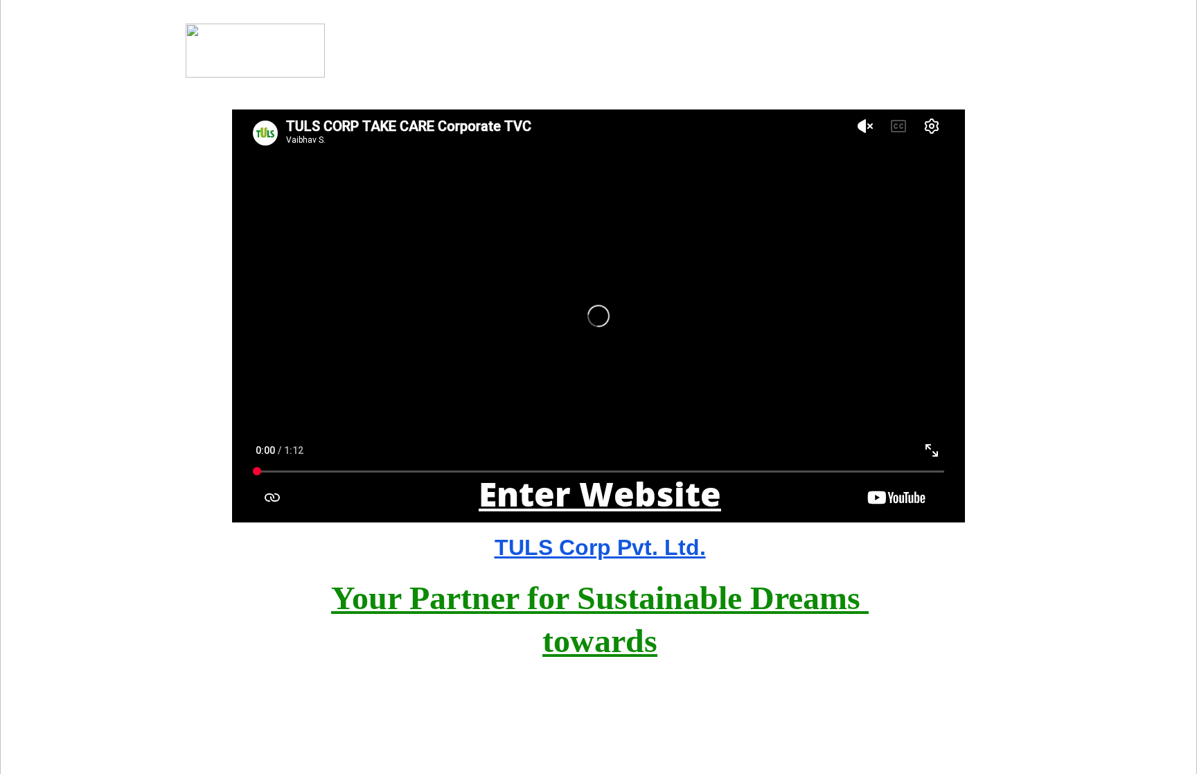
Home (996, 50)
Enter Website (600, 493)
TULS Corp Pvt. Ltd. (600, 547)
